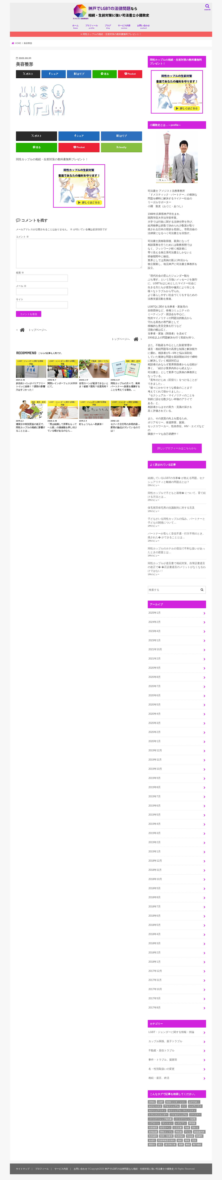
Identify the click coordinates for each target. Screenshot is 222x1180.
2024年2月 (154, 622)
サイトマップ (22, 1168)
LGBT (160, 1102)
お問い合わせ (143, 26)
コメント (22, 236)
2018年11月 (155, 870)
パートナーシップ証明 (185, 1119)
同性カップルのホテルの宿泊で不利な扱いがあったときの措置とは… (176, 550)
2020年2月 (154, 732)
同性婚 (179, 1132)
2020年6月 (154, 695)
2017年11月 (155, 980)
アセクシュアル (171, 1106)
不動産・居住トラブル (161, 1050)
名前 (20, 272)
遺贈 (181, 1144)
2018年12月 (155, 860)
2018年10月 (155, 879)
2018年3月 (154, 943)
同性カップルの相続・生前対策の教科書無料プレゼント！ (112, 34)
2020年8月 (154, 677)
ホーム (75, 26)
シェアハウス (195, 1106)
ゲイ (184, 1106)
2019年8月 (154, 787)
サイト (19, 299)
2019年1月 (154, 851)
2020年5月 (154, 704)
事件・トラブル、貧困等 (162, 1059)
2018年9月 (154, 888)
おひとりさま (155, 1106)
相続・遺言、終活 (158, 1078)
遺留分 (152, 1144)
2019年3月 (154, 833)
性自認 (190, 1136)
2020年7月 (154, 686)
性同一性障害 (166, 1136)
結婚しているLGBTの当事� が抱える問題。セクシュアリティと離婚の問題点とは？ (176, 480)
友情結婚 (153, 1132)
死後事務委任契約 (166, 1140)
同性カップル (166, 1132)
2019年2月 (154, 842)
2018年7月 (154, 906)
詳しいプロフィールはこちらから (177, 448)
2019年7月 (154, 796)
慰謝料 (199, 1136)
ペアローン (154, 1123)
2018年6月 (154, 915)
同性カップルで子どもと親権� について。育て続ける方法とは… (177, 495)
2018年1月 (154, 961)
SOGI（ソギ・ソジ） (176, 1102)
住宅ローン (165, 1127)
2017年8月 (154, 1007)
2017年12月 (155, 971)
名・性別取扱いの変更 (161, 1068)
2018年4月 (154, 934)
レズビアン (181, 1123)
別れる (195, 1127)
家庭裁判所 (199, 1132)
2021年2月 (154, 658)
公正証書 (177, 1127)
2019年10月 (155, 768)
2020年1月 (154, 741)
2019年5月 (154, 814)
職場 (187, 1140)
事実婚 (192, 1123)
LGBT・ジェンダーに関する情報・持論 (171, 1032)
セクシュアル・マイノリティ (181, 1110)
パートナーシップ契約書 (160, 1119)
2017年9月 (154, 998)
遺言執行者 (170, 1144)
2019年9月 (154, 778)
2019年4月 (154, 823)
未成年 (152, 1140)
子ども (188, 1132)
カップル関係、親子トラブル (165, 1041)
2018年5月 (154, 925)
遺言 (160, 1144)
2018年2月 (154, 952)
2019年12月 (155, 750)
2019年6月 (154, 805)
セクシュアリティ (157, 1110)
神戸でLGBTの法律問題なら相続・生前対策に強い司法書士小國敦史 (139, 1168)
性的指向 (180, 1136)
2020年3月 (154, 723)
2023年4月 (154, 631)
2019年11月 (155, 759)
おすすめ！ (194, 1102)
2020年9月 (154, 667)
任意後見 (153, 1127)
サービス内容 (124, 26)
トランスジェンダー (158, 1114)
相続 (180, 1140)
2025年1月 (154, 612)
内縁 (187, 1127)
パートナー (195, 1114)
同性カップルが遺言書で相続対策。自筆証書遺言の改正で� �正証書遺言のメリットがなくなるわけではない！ (177, 567)
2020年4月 (154, 713)
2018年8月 (154, 897)
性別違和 (153, 1136)
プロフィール (91, 26)
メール (21, 286)
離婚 (188, 1144)
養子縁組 (197, 1144)
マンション (167, 1123)
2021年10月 (155, 649)
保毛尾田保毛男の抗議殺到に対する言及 (171, 507)
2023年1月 (154, 640)
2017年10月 (155, 989)
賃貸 (194, 1140)
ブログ (108, 26)
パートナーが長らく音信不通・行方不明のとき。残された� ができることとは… (176, 535)
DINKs (152, 1102)
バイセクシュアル (178, 1114)
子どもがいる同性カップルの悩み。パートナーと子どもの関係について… (176, 520)
